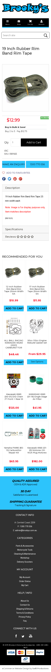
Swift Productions (40, 668)
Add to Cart (33, 142)
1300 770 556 (37, 164)
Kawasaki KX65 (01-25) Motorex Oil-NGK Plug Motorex (37, 450)
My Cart (24, 585)
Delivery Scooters (25, 562)
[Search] (45, 35)
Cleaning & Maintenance (25, 554)
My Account (25, 577)
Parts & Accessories (25, 546)
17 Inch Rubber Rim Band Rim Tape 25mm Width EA (37, 290)
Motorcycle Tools (24, 550)
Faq (24, 621)
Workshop (24, 558)
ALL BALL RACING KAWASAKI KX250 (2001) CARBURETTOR (13, 344)
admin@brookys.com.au (26, 530)
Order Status (25, 581)
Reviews (11, 236)
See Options (37, 361)
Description (12, 187)
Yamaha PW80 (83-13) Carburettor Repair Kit (14, 450)
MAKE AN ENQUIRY (13, 164)
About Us (25, 601)
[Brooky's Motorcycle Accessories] (25, 8)
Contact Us (25, 605)
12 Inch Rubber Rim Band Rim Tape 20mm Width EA (14, 290)
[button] (16, 172)
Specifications (14, 229)
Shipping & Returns (24, 609)
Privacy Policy (25, 617)
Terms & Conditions (25, 613)
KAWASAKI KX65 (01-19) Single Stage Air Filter (37, 396)
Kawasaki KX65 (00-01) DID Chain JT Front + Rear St (14, 396)
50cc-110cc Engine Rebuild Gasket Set (37, 341)
